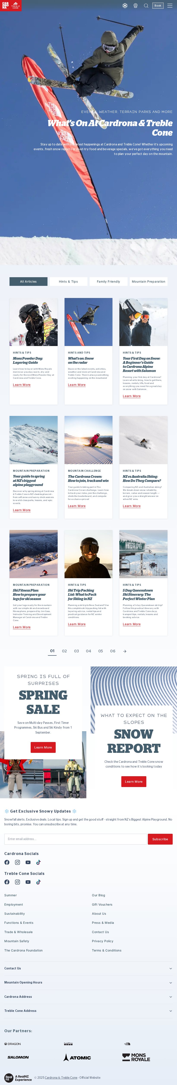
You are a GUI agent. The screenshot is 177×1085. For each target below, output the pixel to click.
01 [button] (52, 651)
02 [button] (64, 651)
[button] (146, 5)
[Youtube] (29, 862)
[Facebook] (8, 862)
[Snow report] (125, 5)
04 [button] (88, 651)
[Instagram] (19, 862)
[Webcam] (135, 5)
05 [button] (100, 651)
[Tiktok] (40, 862)
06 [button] (112, 651)
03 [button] (76, 651)
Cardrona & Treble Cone (61, 1077)
